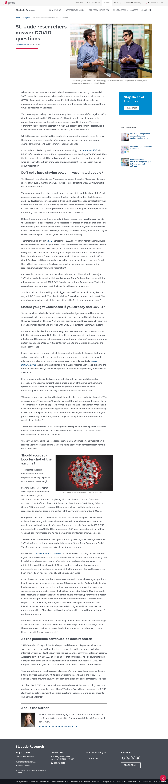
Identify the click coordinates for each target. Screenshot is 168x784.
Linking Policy (107, 782)
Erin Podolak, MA (22, 44)
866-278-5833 (59, 763)
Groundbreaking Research (26, 761)
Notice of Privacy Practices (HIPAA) (84, 782)
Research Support (22, 766)
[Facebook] (123, 758)
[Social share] (163, 778)
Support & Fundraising (132, 3)
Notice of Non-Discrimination (127, 782)
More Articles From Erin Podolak (57, 726)
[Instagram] (128, 758)
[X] (133, 758)
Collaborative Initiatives (25, 757)
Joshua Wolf (89, 150)
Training (117, 3)
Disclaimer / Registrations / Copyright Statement (48, 782)
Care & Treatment (93, 3)
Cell (48, 240)
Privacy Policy (21, 782)
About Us (79, 3)
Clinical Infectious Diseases (47, 553)
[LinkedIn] (138, 758)
